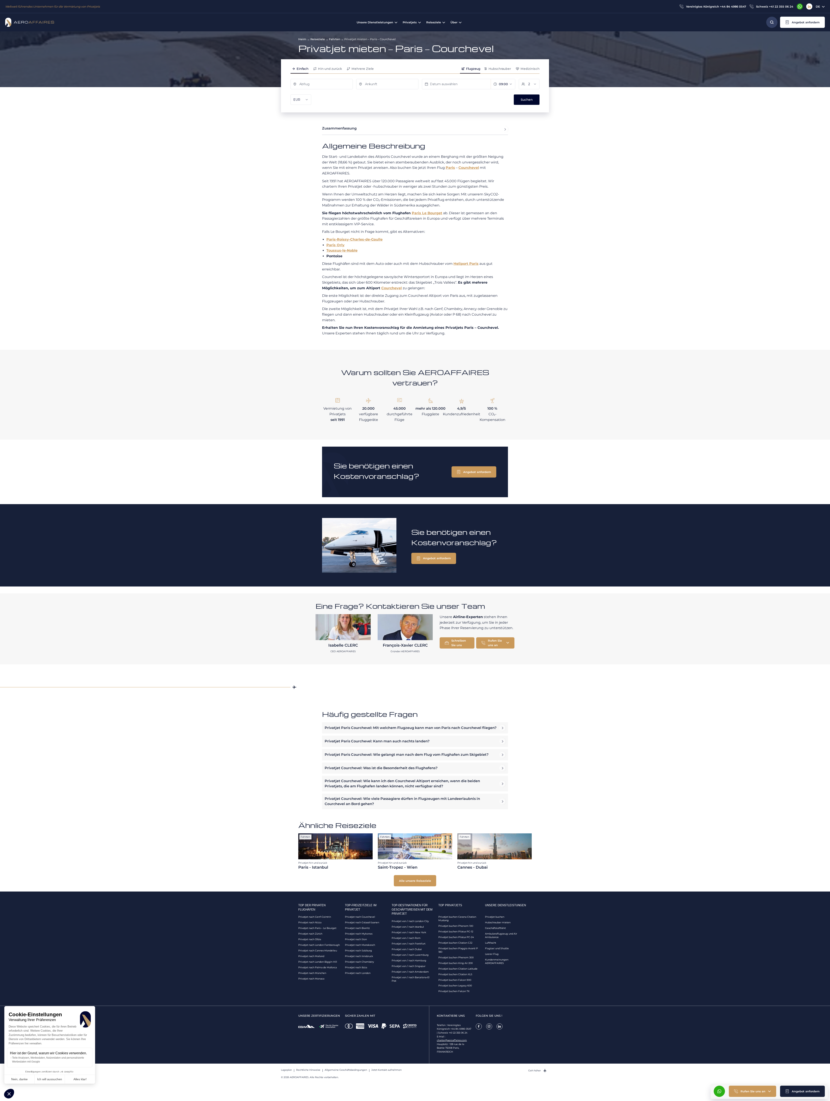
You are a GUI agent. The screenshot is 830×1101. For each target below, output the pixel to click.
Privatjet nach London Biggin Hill (317, 961)
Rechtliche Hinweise (308, 1069)
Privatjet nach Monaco (311, 978)
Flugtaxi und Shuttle (497, 948)
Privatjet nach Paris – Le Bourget (317, 928)
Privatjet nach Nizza (309, 922)
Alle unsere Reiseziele (415, 880)
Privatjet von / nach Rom (406, 938)
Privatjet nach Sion (356, 939)
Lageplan (286, 1069)
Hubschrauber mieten (498, 922)
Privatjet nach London (357, 973)
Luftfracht (490, 942)
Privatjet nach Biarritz (357, 928)
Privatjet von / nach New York (409, 932)
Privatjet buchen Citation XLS (455, 974)
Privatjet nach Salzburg (358, 950)
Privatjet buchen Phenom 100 (455, 925)
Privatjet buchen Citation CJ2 (455, 942)
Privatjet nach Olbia (309, 939)
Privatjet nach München (312, 973)
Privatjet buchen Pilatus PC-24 (456, 937)
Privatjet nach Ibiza (356, 967)
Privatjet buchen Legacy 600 (455, 985)
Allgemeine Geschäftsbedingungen (346, 1069)
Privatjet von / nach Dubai (407, 949)
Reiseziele (317, 39)
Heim (302, 39)
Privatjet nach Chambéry (359, 961)
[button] (9, 1093)
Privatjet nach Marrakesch (360, 944)
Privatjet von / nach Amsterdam (410, 971)
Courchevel (468, 168)
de (818, 6)
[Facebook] (479, 1026)
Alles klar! (80, 1079)
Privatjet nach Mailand (311, 956)
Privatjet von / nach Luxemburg (410, 954)
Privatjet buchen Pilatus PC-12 (455, 931)
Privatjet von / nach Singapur (408, 966)
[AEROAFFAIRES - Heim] (29, 22)
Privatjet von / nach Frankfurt (408, 943)
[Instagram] (489, 1026)
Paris (450, 168)
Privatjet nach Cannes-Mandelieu (317, 950)
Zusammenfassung (339, 128)
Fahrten (334, 39)
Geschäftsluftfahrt (495, 928)
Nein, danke (19, 1079)
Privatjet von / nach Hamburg (409, 960)
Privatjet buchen (494, 916)
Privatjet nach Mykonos (358, 933)
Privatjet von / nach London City (410, 921)
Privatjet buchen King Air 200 (455, 963)
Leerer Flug (492, 954)
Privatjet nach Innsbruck (359, 956)
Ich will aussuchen (49, 1079)
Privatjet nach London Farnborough (319, 944)
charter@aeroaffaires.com (452, 1040)
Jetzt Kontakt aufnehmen (386, 1069)
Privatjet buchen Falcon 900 (454, 979)
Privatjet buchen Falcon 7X (453, 991)
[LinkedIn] (809, 6)
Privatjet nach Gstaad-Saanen (362, 922)
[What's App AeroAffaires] (800, 6)
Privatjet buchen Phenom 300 (456, 957)
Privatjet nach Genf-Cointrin (314, 916)
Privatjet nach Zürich (310, 933)
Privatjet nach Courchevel (360, 916)
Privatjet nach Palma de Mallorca (317, 967)
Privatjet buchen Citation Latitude (457, 968)
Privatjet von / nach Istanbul (408, 926)
